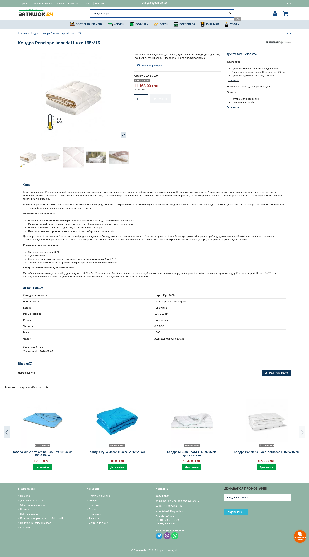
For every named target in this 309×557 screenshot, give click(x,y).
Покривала (95, 513)
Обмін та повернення (69, 3)
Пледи (92, 509)
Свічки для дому (98, 522)
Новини (88, 3)
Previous (7, 432)
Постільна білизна (99, 495)
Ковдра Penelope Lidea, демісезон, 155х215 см (266, 452)
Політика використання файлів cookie (42, 518)
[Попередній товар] (288, 33)
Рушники (94, 518)
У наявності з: (31, 351)
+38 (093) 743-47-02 (155, 3)
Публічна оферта (30, 513)
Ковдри (93, 500)
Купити (163, 98)
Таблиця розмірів (151, 65)
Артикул (138, 75)
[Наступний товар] (290, 33)
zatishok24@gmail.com (172, 511)
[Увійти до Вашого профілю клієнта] (275, 13)
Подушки (94, 504)
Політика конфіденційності (35, 522)
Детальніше (233, 80)
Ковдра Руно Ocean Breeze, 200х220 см (117, 452)
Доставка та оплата (44, 3)
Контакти (99, 3)
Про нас (25, 3)
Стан (26, 347)
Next (302, 432)
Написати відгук (278, 372)
